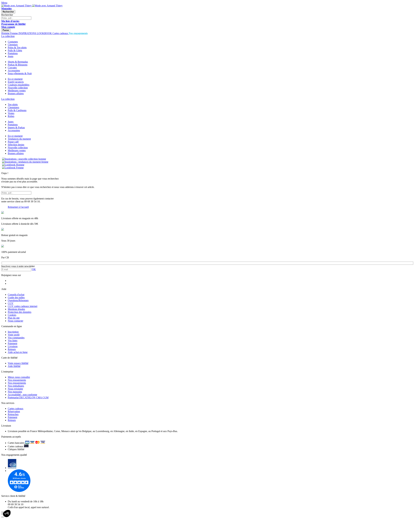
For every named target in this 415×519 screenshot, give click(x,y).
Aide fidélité (14, 366)
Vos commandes (16, 337)
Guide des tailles (16, 297)
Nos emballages (16, 385)
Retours (12, 349)
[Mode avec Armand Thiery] (16, 5)
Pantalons (13, 53)
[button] (7, 513)
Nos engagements (17, 380)
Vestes (11, 113)
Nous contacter (15, 320)
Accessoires (14, 70)
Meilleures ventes (17, 90)
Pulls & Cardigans (17, 110)
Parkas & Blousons (17, 64)
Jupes (10, 121)
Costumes (13, 41)
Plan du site (14, 317)
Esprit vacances (16, 81)
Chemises (13, 44)
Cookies (12, 315)
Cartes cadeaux (15, 408)
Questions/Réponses (18, 300)
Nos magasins (15, 391)
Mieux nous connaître (19, 377)
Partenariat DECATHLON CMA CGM (28, 397)
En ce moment (15, 79)
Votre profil (13, 334)
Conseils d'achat (16, 294)
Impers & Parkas (16, 127)
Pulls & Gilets (15, 50)
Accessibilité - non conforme (22, 394)
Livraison (13, 346)
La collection (8, 36)
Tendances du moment (19, 138)
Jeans (10, 56)
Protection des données (19, 312)
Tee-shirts (13, 104)
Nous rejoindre (15, 388)
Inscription (13, 331)
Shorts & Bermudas (18, 61)
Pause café (13, 141)
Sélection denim (16, 144)
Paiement (12, 343)
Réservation (14, 411)
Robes (11, 116)
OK (34, 269)
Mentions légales (16, 309)
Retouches (13, 414)
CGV (10, 303)
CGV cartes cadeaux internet (22, 306)
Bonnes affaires (16, 93)
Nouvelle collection (18, 87)
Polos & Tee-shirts (17, 47)
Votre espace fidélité (18, 363)
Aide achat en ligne (18, 352)
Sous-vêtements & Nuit (20, 73)
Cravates (12, 67)
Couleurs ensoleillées (18, 84)
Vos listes (12, 340)
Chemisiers (13, 107)
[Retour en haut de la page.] (2, 517)
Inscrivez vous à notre (18, 266)
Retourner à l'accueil (18, 207)
